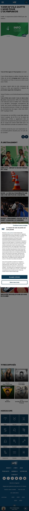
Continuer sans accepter (20, 225)
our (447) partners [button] (9, 232)
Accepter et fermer (14, 277)
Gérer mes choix (14, 282)
